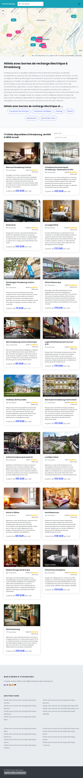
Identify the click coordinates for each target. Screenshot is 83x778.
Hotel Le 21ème (12, 512)
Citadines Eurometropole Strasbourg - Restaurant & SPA (59, 168)
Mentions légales (15, 773)
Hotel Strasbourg (8, 4)
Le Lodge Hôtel (51, 225)
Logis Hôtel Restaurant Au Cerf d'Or (59, 343)
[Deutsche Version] (15, 686)
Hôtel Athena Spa (53, 282)
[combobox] (66, 138)
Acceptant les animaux (19, 111)
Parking (59, 111)
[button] (9, 36)
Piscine (70, 111)
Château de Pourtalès (16, 399)
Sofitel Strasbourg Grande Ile (19, 457)
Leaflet (35, 55)
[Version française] (5, 686)
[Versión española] (10, 686)
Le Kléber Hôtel (51, 457)
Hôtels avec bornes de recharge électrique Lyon (61, 708)
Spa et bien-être (48, 118)
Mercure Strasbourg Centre (18, 167)
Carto (47, 55)
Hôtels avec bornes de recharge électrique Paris (61, 728)
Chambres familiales (42, 111)
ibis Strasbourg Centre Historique (21, 342)
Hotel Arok (11, 225)
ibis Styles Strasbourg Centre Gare (61, 399)
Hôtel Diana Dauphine (55, 570)
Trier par (58, 133)
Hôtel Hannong (13, 629)
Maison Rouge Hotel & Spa (18, 570)
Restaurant (31, 118)
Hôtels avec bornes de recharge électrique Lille (60, 706)
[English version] (7, 686)
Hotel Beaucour (52, 512)
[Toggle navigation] (79, 4)
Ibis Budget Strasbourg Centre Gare (20, 283)
